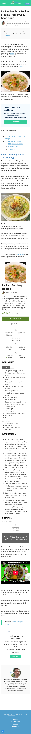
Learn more (7, 35)
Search (4, 3)
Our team (15, 719)
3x (9, 367)
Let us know (14, 539)
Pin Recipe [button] (16, 324)
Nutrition (12, 149)
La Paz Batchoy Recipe (13, 141)
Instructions (13, 146)
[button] (3, 313)
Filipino (19, 3)
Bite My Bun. (11, 715)
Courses (27, 3)
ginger (12, 54)
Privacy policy (16, 726)
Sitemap (15, 724)
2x (6, 367)
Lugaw (21, 66)
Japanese (11, 3)
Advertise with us (15, 721)
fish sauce (20, 254)
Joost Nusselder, (14, 21)
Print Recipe (17, 318)
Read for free (15, 121)
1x (3, 367)
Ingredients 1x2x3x (15, 144)
